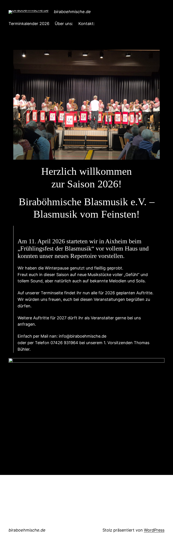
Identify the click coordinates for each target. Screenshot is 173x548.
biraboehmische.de (72, 11)
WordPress (154, 530)
